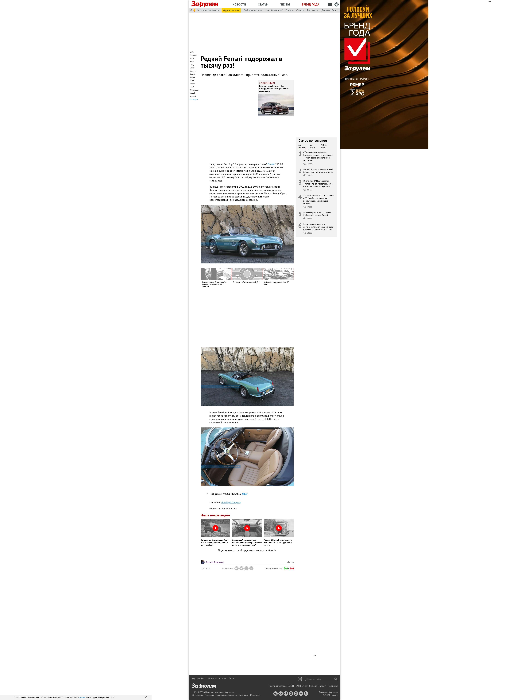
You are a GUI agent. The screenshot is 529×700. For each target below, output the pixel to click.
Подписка (333, 685)
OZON (291, 685)
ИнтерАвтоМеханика (207, 10)
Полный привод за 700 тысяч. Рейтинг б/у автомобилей (317, 213)
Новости (239, 4)
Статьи (263, 4)
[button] (146, 697)
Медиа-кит (255, 695)
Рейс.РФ (326, 695)
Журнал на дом (231, 10)
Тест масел (313, 10)
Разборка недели (252, 10)
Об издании (197, 695)
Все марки (194, 99)
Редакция (209, 695)
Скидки (300, 10)
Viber (244, 493)
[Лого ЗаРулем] (204, 4)
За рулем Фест (199, 678)
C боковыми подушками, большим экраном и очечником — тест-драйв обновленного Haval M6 (318, 156)
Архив (335, 695)
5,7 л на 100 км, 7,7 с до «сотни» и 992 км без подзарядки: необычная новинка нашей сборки (318, 199)
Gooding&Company (231, 502)
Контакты (243, 695)
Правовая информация (226, 695)
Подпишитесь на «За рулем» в (247, 550)
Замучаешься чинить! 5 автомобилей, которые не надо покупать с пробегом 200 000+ (318, 227)
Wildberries (301, 685)
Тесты (285, 4)
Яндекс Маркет (317, 685)
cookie (82, 697)
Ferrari (271, 164)
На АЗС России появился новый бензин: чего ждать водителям (318, 170)
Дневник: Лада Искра (332, 10)
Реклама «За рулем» (328, 692)
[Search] (335, 678)
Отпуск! (289, 10)
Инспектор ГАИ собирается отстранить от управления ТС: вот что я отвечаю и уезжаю (317, 183)
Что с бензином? (274, 10)
